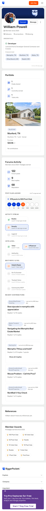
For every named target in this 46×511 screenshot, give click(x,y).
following (29, 34)
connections (18, 34)
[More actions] (40, 22)
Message (33, 22)
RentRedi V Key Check (17, 393)
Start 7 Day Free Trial (23, 506)
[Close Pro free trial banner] (22, 491)
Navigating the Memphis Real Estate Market (20, 330)
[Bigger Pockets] (3, 3)
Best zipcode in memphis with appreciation (20, 308)
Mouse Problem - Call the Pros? (21, 374)
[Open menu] (42, 3)
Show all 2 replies (15, 357)
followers (8, 34)
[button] (23, 499)
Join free (34, 3)
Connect (23, 22)
